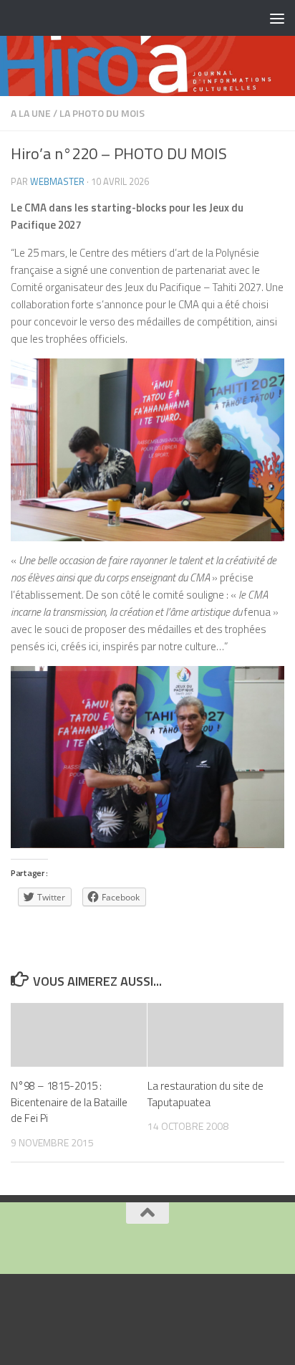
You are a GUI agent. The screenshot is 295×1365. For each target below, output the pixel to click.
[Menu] (277, 18)
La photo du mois (102, 112)
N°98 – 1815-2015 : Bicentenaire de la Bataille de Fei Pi (69, 1102)
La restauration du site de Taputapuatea (205, 1094)
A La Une (31, 112)
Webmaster (57, 181)
